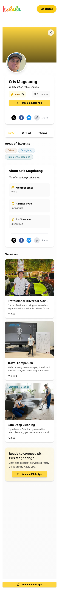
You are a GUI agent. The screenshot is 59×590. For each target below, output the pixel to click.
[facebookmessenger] (28, 117)
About (11, 132)
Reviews (42, 132)
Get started (46, 8)
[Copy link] (37, 118)
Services (26, 132)
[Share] (51, 32)
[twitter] (13, 117)
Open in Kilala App (32, 102)
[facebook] (21, 117)
